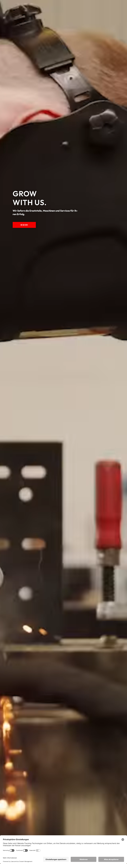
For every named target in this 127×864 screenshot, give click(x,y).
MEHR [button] (24, 225)
